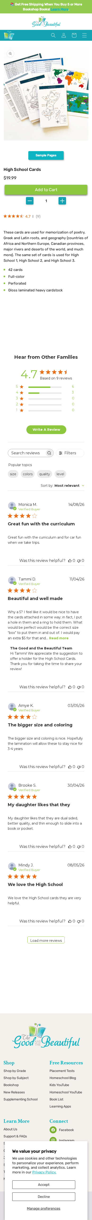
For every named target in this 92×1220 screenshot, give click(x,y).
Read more (59, 638)
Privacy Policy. (44, 1172)
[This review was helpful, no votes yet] (69, 560)
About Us (10, 1129)
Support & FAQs (15, 1136)
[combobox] (62, 485)
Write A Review (46, 429)
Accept (44, 1185)
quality (44, 474)
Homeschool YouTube (66, 1092)
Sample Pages (46, 155)
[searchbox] (26, 453)
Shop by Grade (15, 1071)
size (13, 474)
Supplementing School (21, 1099)
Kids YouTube (59, 1085)
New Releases (14, 1092)
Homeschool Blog (63, 1078)
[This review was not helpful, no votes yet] (78, 560)
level (60, 474)
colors (28, 474)
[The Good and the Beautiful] (9, 40)
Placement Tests (62, 1071)
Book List (56, 1099)
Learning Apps (60, 1106)
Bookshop (11, 1085)
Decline (44, 1197)
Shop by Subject (16, 1078)
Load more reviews (46, 940)
